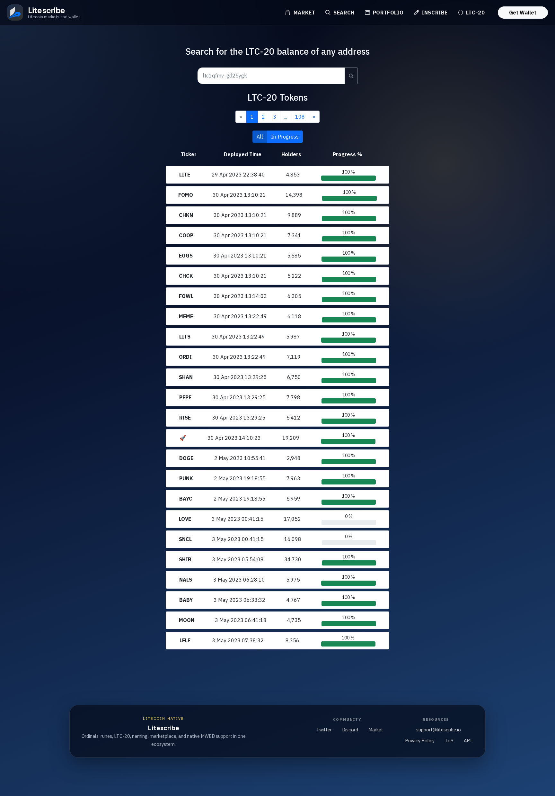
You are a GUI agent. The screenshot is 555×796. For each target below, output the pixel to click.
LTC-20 (474, 12)
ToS (449, 740)
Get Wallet (522, 12)
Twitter (324, 730)
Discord (350, 730)
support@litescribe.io (438, 730)
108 (300, 116)
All (260, 136)
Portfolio (387, 12)
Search (343, 12)
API (468, 740)
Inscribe (434, 12)
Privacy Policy (420, 740)
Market (303, 12)
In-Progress (285, 136)
